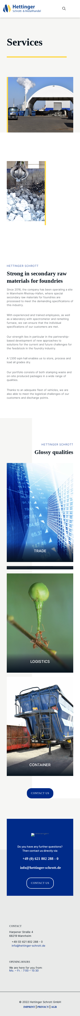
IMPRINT (29, 1006)
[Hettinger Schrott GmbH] (22, 8)
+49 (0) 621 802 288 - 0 (26, 941)
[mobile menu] (74, 8)
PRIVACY (43, 1006)
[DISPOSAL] (40, 567)
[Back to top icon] (71, 1007)
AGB (54, 1006)
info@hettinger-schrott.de (27, 945)
